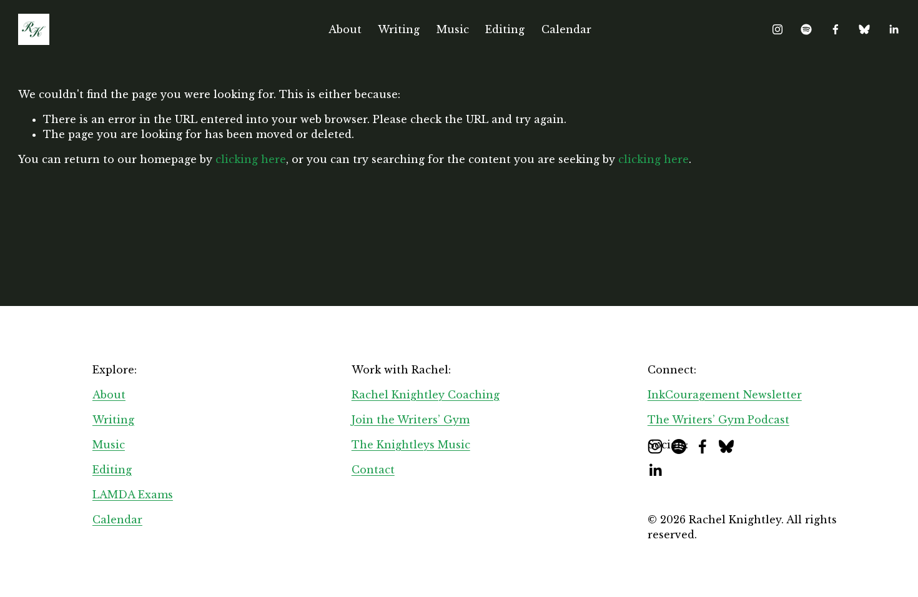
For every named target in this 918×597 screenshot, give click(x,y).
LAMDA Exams (132, 494)
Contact (373, 469)
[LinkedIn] (893, 29)
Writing (399, 29)
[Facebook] (835, 29)
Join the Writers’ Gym (411, 419)
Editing (505, 29)
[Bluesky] (864, 29)
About (345, 29)
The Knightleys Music (411, 444)
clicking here (250, 159)
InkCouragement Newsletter (725, 394)
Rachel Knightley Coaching (426, 394)
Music (453, 29)
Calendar (566, 29)
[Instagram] (777, 29)
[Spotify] (806, 29)
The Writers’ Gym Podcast (718, 419)
